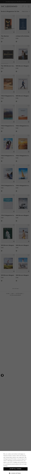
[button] (15, 473)
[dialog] (15, 238)
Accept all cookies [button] (15, 469)
